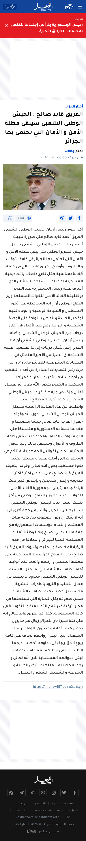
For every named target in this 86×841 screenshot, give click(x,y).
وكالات (70, 151)
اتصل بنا (72, 810)
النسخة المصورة (63, 803)
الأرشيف (20, 810)
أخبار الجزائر (74, 107)
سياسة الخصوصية (46, 810)
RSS (68, 817)
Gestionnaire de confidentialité (37, 817)
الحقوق (60, 824)
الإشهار (40, 803)
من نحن (22, 803)
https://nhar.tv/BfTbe (49, 687)
